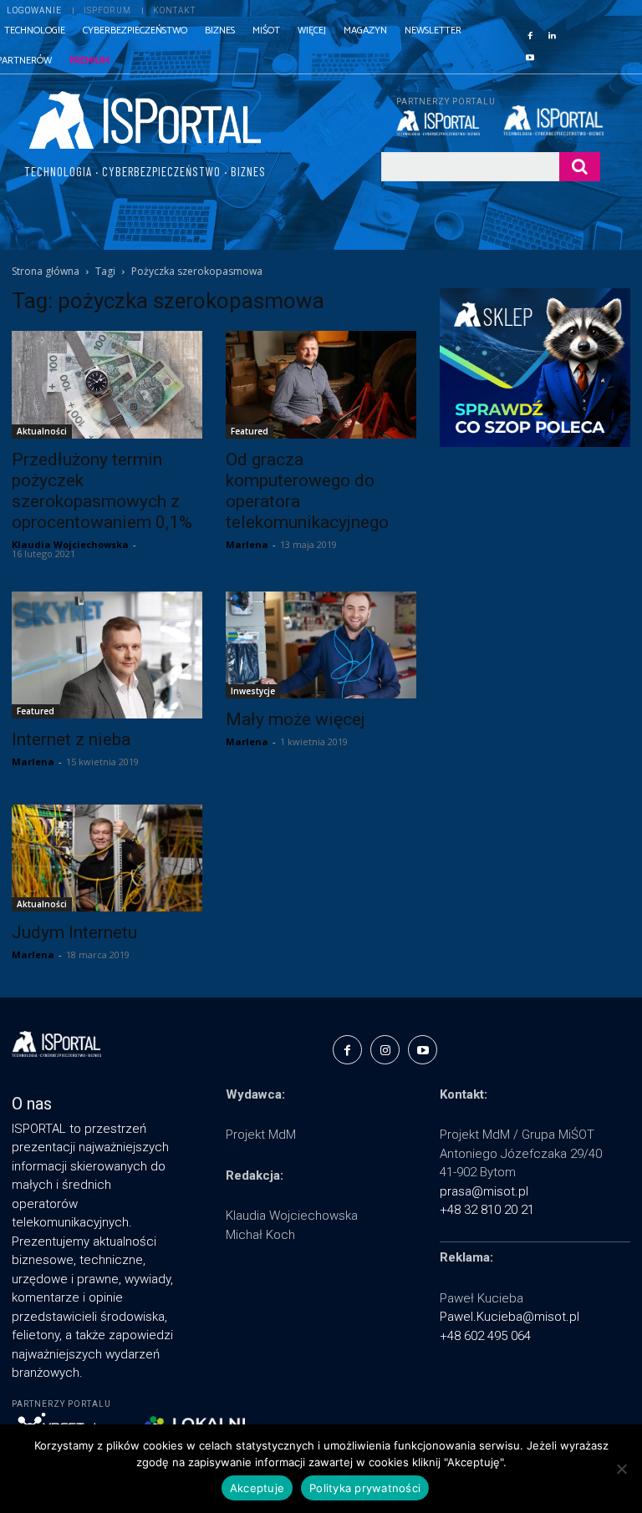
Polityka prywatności (364, 1488)
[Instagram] (385, 1049)
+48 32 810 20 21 (487, 1209)
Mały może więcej (295, 719)
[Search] (579, 166)
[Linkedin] (551, 34)
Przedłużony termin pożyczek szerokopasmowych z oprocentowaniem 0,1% (102, 490)
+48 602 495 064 (485, 1335)
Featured (249, 431)
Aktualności (42, 431)
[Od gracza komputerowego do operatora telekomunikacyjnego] (321, 384)
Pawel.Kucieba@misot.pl (509, 1316)
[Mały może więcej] (321, 644)
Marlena (247, 544)
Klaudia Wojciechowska (70, 544)
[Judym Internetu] (107, 858)
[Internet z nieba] (107, 654)
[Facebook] (530, 34)
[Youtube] (530, 56)
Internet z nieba (71, 739)
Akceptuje (257, 1488)
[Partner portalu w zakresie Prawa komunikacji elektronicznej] (551, 120)
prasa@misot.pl (484, 1191)
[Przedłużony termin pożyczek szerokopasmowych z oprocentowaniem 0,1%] (107, 384)
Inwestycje (253, 691)
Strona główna (45, 271)
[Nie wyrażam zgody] (621, 1468)
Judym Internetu (74, 932)
